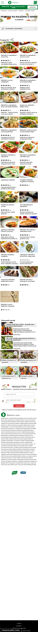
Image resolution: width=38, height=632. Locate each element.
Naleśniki (21, 10)
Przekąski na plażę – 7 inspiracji (27, 377)
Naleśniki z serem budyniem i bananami (7, 305)
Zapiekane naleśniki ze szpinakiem (8, 155)
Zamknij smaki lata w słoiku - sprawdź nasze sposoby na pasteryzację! (20, 325)
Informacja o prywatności (19, 628)
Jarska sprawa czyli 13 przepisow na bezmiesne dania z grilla (9, 377)
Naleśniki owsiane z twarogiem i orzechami (27, 280)
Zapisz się (19, 406)
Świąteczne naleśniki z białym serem (27, 105)
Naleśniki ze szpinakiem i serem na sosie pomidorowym (28, 56)
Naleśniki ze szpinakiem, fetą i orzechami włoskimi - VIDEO (9, 105)
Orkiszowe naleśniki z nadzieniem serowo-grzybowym (8, 280)
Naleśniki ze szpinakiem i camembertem (28, 155)
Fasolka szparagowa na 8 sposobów (28, 361)
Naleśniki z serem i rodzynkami (7, 81)
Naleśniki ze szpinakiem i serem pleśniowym (28, 81)
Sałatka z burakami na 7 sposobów (9, 361)
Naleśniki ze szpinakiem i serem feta (9, 56)
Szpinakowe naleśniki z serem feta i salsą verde (27, 255)
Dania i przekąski (12, 10)
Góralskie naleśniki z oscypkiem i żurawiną (27, 180)
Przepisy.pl (4, 10)
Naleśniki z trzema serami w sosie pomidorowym (28, 130)
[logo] (13, 2)
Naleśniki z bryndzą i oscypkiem (7, 255)
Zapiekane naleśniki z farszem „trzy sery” (8, 230)
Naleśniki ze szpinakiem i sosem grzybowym (9, 130)
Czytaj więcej (16, 334)
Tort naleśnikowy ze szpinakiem (26, 205)
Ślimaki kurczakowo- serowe (7, 205)
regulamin (19, 626)
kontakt (19, 623)
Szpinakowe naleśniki (8, 180)
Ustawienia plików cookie (11, 630)
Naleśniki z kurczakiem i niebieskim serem (27, 230)
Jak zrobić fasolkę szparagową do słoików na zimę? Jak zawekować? (20, 339)
